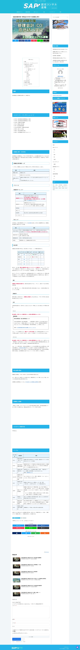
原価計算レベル (30, 472)
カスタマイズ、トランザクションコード (31, 63)
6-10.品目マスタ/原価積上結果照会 (31, 381)
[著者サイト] (16, 533)
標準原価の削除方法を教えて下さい (59, 58)
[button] (67, 17)
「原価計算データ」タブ (31, 69)
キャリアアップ (56, 161)
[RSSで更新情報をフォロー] (44, 533)
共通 (54, 159)
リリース (28, 79)
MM (54, 154)
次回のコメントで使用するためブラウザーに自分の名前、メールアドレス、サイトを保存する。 (31, 629)
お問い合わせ (60, 76)
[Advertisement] (30, 50)
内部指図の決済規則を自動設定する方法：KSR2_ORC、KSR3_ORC (60, 61)
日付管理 (29, 222)
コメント (14, 605)
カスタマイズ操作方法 (28, 83)
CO (54, 149)
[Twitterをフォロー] (26, 533)
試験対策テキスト (56, 166)
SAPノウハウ (55, 147)
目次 (29, 59)
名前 (13, 619)
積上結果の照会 (27, 80)
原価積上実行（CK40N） (29, 64)
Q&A (54, 144)
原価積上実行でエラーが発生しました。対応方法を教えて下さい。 (60, 52)
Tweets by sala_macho (57, 95)
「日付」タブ (29, 70)
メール (14, 622)
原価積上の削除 (27, 82)
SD (54, 156)
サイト (13, 626)
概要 (25, 61)
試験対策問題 (55, 173)
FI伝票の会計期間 (22, 347)
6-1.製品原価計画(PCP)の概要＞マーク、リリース (26, 327)
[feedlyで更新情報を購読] (35, 533)
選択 (28, 73)
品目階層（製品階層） (57, 55)
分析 (28, 76)
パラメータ (27, 67)
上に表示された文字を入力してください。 (20, 633)
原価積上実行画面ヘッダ (29, 66)
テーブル (26, 85)
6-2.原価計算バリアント (31, 200)
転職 (54, 164)
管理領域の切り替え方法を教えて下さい (60, 49)
